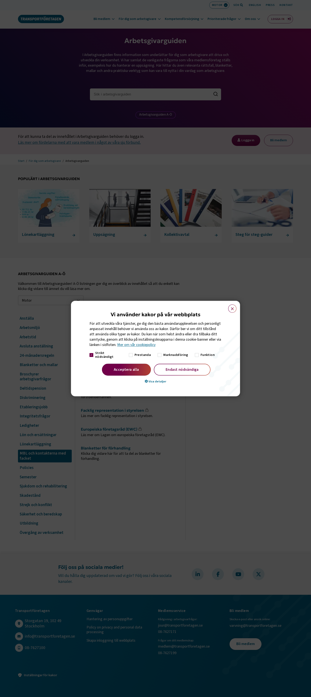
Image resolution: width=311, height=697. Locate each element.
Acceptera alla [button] (126, 369)
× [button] (230, 306)
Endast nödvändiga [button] (182, 369)
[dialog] (155, 348)
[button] (155, 381)
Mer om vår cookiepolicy (136, 344)
